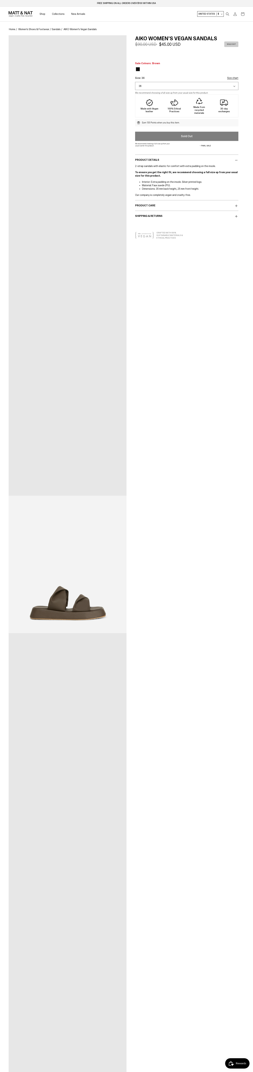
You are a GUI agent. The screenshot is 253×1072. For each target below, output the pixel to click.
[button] (227, 14)
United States (208, 14)
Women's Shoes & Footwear (33, 29)
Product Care (145, 205)
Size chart (232, 78)
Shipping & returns (148, 216)
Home (12, 29)
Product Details (147, 160)
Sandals (56, 29)
